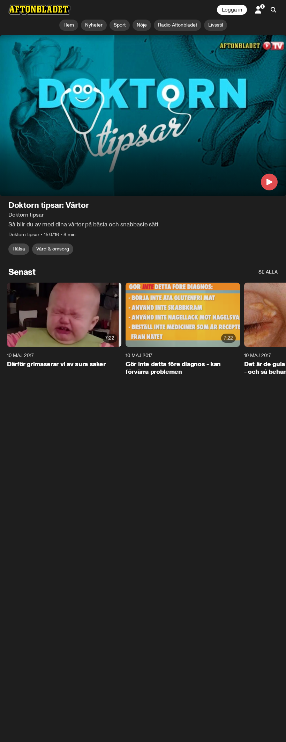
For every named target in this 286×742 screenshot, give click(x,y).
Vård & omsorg (52, 249)
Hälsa (19, 249)
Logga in (232, 10)
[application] (143, 115)
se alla (268, 272)
